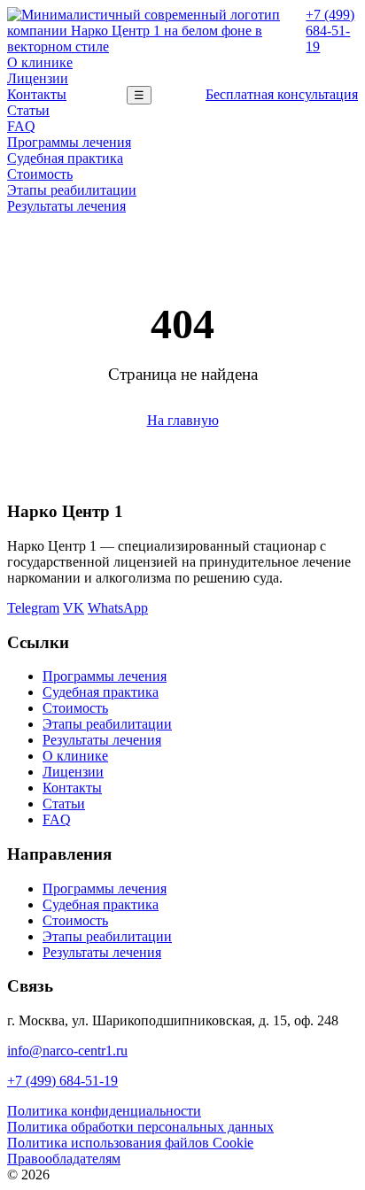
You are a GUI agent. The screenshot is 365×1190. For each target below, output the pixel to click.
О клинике (40, 62)
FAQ (21, 126)
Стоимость (40, 174)
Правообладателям (63, 1158)
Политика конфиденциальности (104, 1110)
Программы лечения (69, 142)
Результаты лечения (66, 205)
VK (73, 607)
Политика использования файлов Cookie (130, 1142)
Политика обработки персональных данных (140, 1126)
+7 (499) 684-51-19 (330, 30)
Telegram (33, 607)
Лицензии (37, 78)
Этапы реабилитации (71, 189)
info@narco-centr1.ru (67, 1050)
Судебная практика (65, 158)
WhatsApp (118, 607)
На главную (183, 420)
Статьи (28, 110)
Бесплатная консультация (282, 94)
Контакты (36, 94)
